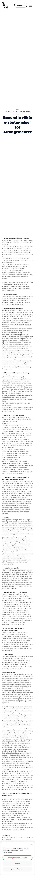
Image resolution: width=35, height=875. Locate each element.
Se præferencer (17, 869)
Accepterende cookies (17, 858)
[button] (31, 845)
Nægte (17, 863)
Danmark (20, 5)
